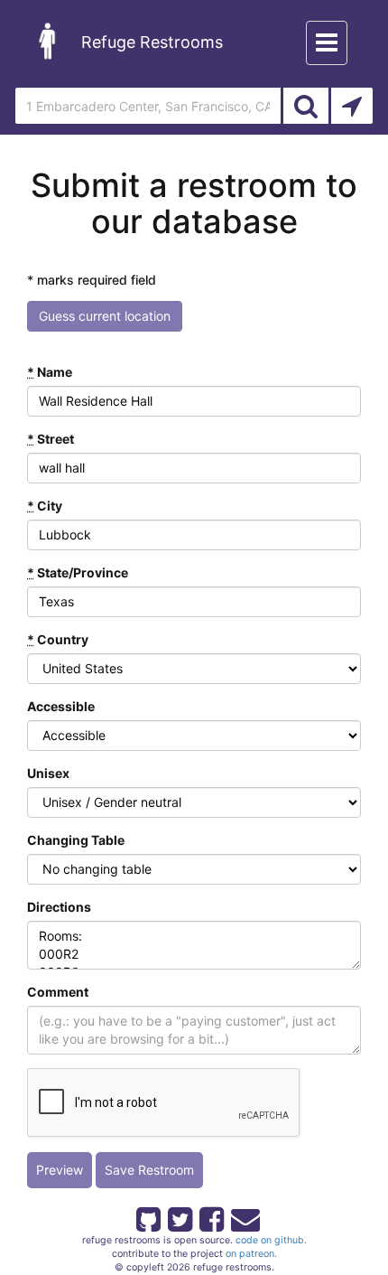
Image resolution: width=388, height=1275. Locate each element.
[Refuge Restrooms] (47, 41)
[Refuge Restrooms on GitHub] (147, 1216)
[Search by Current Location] (351, 106)
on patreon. (251, 1254)
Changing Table (76, 840)
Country (57, 639)
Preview (59, 1169)
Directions (59, 906)
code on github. (271, 1240)
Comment (57, 991)
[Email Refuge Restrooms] (242, 1216)
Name (49, 372)
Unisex (48, 773)
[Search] (306, 106)
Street (50, 438)
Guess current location (105, 315)
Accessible (61, 706)
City (44, 505)
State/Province (77, 572)
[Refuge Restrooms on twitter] (178, 1216)
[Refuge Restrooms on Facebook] (210, 1216)
